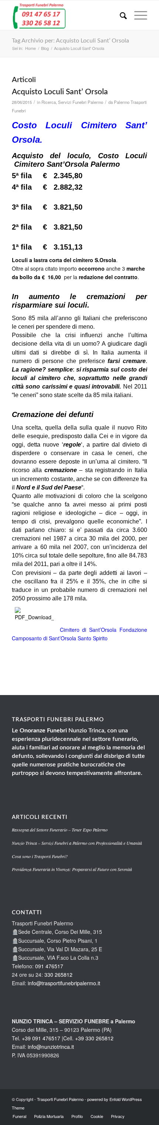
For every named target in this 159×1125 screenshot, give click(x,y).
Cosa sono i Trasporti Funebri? (40, 856)
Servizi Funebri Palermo (80, 102)
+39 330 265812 (94, 1038)
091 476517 (49, 966)
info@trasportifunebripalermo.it (64, 983)
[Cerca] (119, 15)
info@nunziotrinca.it (51, 1046)
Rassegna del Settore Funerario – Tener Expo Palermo (60, 830)
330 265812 (58, 974)
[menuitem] (119, 15)
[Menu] (137, 15)
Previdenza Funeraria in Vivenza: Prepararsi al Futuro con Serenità (72, 869)
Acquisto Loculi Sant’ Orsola (60, 92)
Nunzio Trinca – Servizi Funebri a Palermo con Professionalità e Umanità (77, 843)
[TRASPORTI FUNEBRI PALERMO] (66, 15)
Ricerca (48, 102)
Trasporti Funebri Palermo (60, 1099)
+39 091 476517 (41, 1038)
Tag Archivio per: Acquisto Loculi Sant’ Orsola (70, 41)
